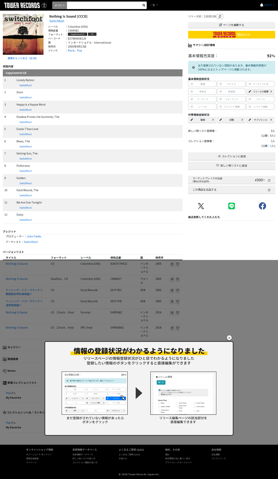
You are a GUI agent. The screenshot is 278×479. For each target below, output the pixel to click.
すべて (58, 5)
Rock (71, 50)
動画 (202, 119)
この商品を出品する (205, 189)
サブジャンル (260, 119)
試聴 (231, 119)
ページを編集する (233, 25)
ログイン (269, 5)
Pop (79, 50)
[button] (229, 337)
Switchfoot (56, 21)
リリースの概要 (261, 91)
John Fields (34, 236)
